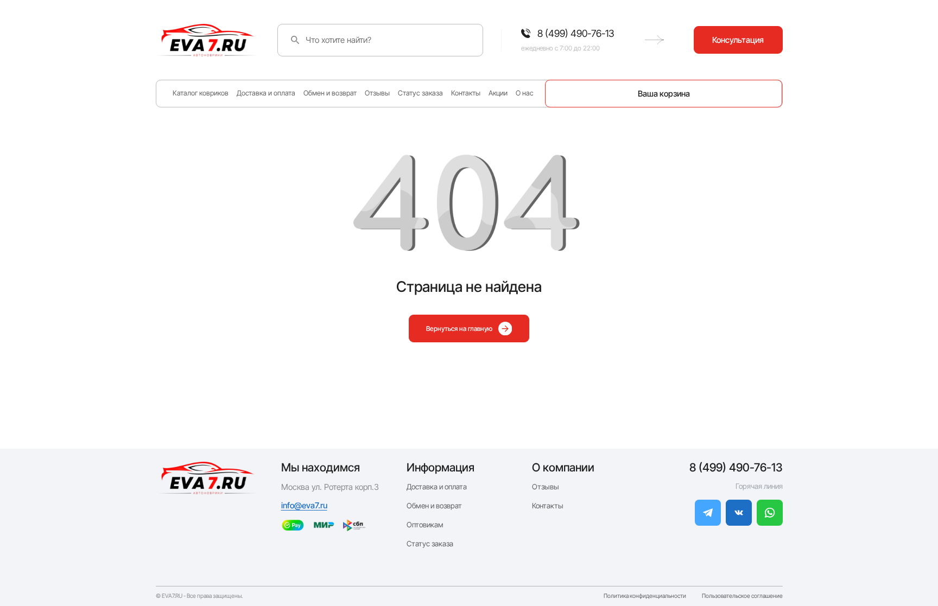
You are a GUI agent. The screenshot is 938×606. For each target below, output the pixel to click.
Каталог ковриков (201, 93)
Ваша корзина (664, 93)
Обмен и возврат (330, 93)
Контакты (465, 93)
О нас (525, 93)
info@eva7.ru (304, 505)
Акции (498, 93)
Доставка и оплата (266, 93)
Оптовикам (425, 524)
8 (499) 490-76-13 (736, 467)
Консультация (738, 40)
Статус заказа (420, 93)
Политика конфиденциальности (645, 596)
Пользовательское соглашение (742, 596)
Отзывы (377, 93)
